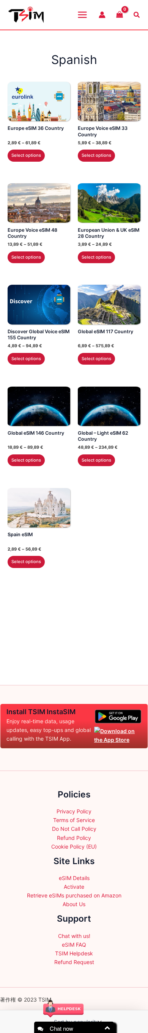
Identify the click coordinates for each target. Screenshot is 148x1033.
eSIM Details (74, 878)
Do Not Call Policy (74, 828)
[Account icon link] (102, 14)
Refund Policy (74, 838)
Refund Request (74, 962)
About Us (74, 904)
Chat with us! (74, 936)
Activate (74, 886)
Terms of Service (74, 820)
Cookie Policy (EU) (74, 846)
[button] (137, 15)
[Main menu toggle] (82, 15)
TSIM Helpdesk (74, 953)
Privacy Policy (74, 811)
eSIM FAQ (74, 944)
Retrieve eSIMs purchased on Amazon (74, 895)
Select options (26, 155)
